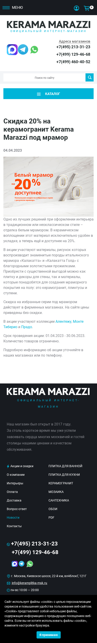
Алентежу (63, 321)
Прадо (26, 327)
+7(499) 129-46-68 (73, 54)
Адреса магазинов (74, 41)
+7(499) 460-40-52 (73, 61)
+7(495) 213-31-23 (73, 46)
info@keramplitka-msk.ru (29, 583)
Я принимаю (48, 635)
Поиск (89, 77)
